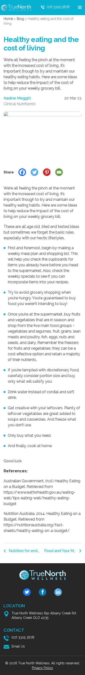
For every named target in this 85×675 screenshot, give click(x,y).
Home (8, 19)
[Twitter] (34, 172)
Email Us (18, 646)
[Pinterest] (47, 172)
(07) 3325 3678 (58, 7)
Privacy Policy (42, 668)
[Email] (59, 172)
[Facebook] (22, 172)
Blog (20, 19)
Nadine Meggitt (17, 98)
